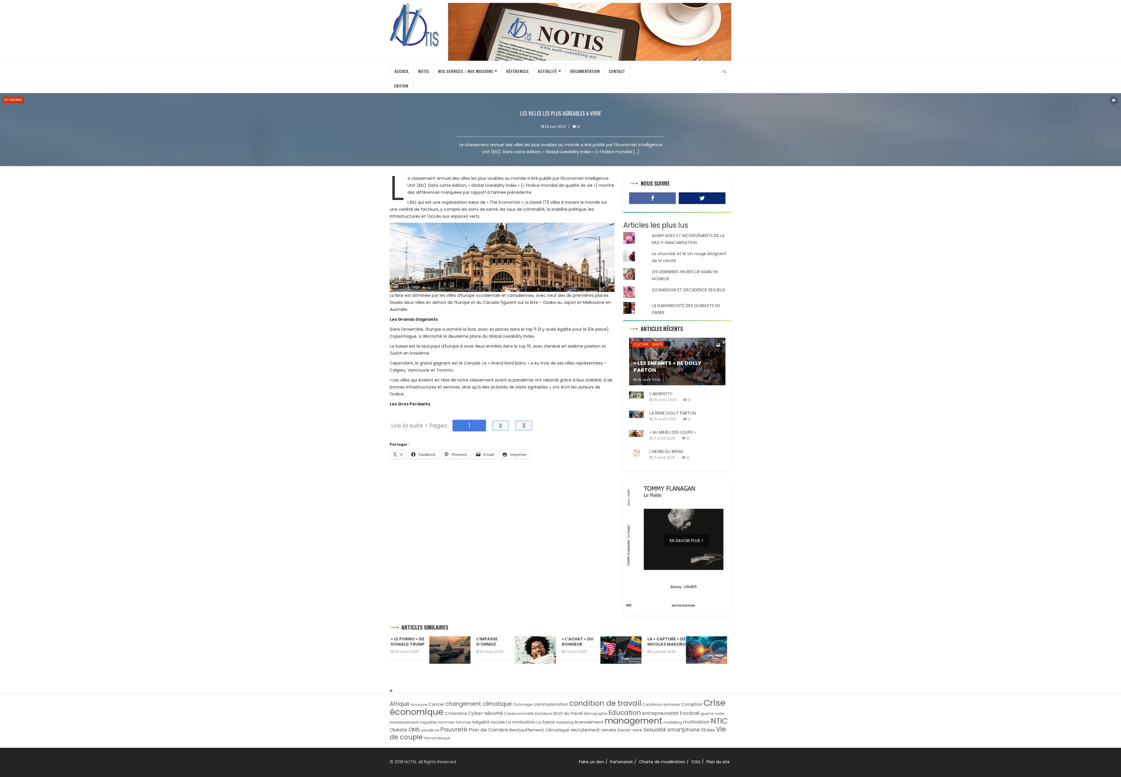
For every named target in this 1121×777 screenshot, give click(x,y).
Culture (641, 344)
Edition (401, 86)
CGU (695, 762)
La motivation (520, 722)
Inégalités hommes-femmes (445, 722)
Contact (617, 71)
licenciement (589, 722)
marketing (673, 722)
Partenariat (621, 762)
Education (624, 712)
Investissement (404, 722)
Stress (708, 730)
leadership (565, 722)
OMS (414, 729)
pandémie (430, 730)
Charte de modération (662, 762)
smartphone (683, 729)
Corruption (691, 704)
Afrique (399, 704)
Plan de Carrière (488, 729)
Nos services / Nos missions (465, 71)
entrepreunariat (660, 713)
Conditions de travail (661, 704)
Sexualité (654, 729)
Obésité (398, 730)
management (633, 721)
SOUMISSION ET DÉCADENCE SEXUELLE (688, 290)
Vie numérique (437, 738)
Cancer (436, 704)
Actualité (547, 71)
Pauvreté (453, 729)
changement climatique (478, 704)
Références (517, 71)
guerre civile (712, 713)
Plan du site (718, 762)
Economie (13, 99)
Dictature (543, 713)
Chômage (522, 704)
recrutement (585, 730)
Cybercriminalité (519, 713)
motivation (696, 722)
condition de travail (605, 703)
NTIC (719, 721)
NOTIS (423, 71)
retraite (608, 730)
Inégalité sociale (488, 722)
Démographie (595, 713)
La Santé (546, 722)
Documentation (585, 71)
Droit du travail (568, 713)
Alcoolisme (418, 705)
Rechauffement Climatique (539, 730)
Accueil (401, 71)
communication (551, 704)
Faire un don (591, 762)
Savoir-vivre (629, 730)
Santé (657, 344)
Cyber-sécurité (485, 713)
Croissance (456, 713)
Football (689, 713)
